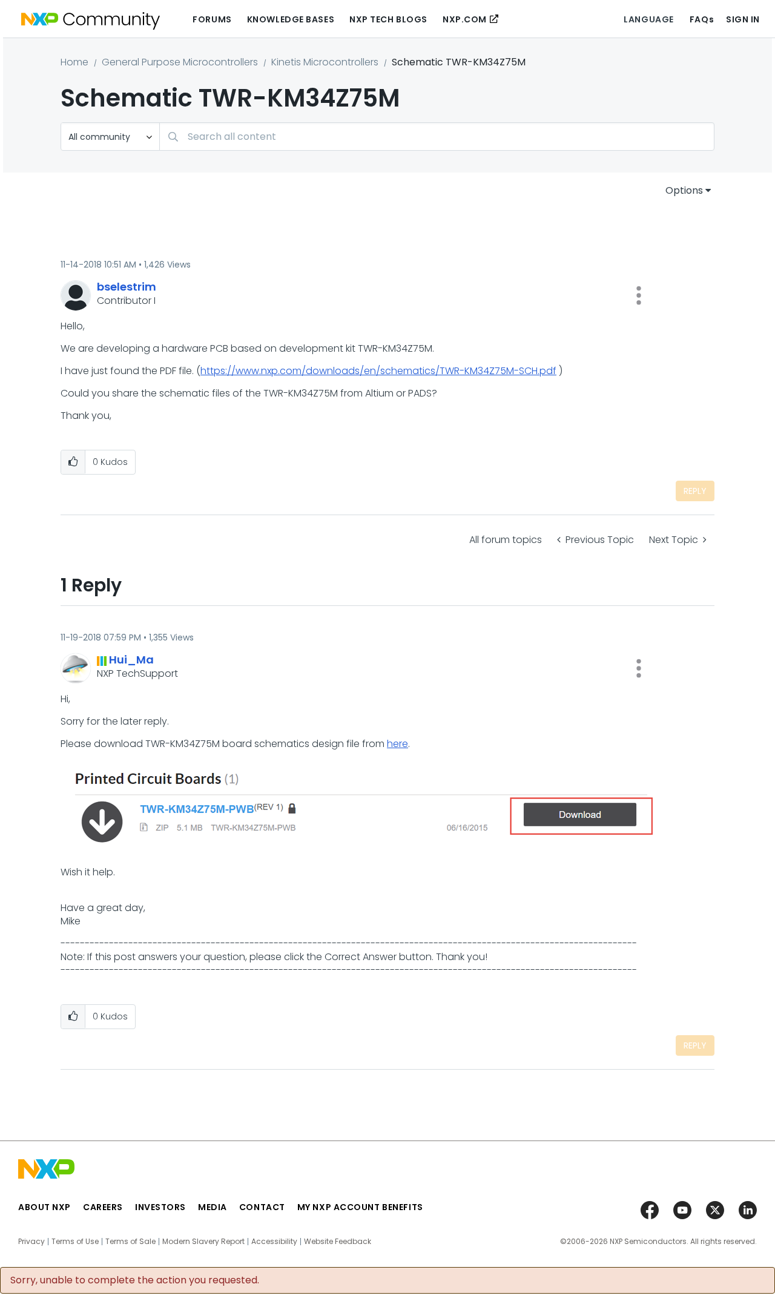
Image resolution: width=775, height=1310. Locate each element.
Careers (103, 1207)
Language (648, 19)
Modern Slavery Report (203, 1241)
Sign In (743, 19)
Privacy (31, 1241)
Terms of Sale (130, 1241)
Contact (262, 1207)
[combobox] (436, 136)
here (397, 744)
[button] (639, 295)
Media (212, 1207)
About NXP (44, 1207)
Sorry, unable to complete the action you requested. (134, 1280)
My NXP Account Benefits (360, 1207)
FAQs (702, 19)
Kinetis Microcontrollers (324, 62)
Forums (212, 19)
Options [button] (684, 190)
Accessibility (274, 1241)
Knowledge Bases (290, 19)
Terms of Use (75, 1241)
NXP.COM (465, 19)
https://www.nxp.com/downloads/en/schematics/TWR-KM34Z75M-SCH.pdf (378, 371)
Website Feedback (337, 1241)
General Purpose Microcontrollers (180, 62)
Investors (160, 1207)
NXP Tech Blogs (388, 19)
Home (74, 62)
